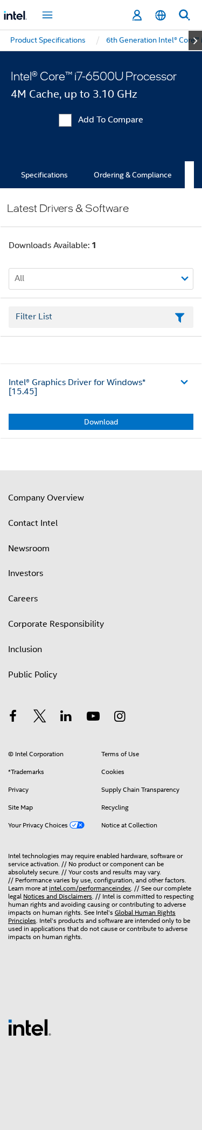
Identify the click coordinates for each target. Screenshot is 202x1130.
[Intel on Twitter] (40, 718)
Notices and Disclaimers (57, 896)
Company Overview (46, 497)
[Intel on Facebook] (13, 718)
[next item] (195, 40)
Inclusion (25, 649)
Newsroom (29, 548)
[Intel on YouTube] (93, 718)
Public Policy (32, 674)
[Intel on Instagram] (119, 718)
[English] (160, 15)
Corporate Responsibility (56, 624)
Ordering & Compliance (133, 175)
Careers (23, 598)
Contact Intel (33, 523)
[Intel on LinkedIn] (66, 718)
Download (101, 422)
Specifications (44, 175)
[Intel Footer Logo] (29, 1027)
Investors (25, 573)
